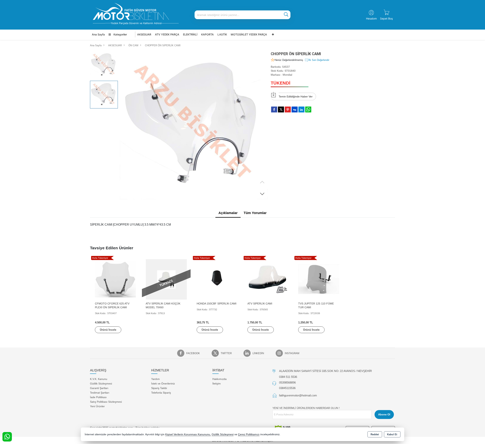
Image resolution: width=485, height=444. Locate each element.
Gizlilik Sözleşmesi (101, 383)
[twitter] (281, 109)
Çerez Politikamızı (249, 434)
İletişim (216, 383)
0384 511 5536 (288, 376)
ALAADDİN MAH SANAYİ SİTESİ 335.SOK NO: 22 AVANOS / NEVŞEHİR (325, 371)
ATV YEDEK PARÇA (167, 34)
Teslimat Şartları (99, 392)
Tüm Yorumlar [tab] (255, 213)
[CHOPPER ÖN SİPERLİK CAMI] (194, 125)
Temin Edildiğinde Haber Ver (296, 96)
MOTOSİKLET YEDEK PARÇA (249, 34)
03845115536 (287, 388)
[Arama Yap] (286, 15)
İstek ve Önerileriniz (163, 383)
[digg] (295, 109)
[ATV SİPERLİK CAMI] (267, 279)
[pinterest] (288, 109)
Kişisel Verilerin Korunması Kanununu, (188, 434)
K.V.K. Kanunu (98, 378)
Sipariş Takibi (159, 388)
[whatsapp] (308, 109)
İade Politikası (98, 397)
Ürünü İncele (108, 329)
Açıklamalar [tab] (228, 213)
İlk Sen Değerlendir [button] (318, 60)
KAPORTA (207, 34)
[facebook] (274, 109)
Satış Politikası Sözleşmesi (106, 401)
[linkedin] (301, 109)
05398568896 (287, 382)
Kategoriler (120, 34)
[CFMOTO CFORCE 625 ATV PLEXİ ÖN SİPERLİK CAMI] (115, 279)
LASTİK (222, 34)
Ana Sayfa (98, 34)
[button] (262, 193)
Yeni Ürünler (97, 406)
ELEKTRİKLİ (190, 34)
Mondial (287, 74)
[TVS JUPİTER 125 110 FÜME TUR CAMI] (318, 279)
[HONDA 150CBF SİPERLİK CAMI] (217, 279)
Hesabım (371, 18)
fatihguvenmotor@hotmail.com (298, 395)
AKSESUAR (144, 34)
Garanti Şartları (99, 388)
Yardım (155, 378)
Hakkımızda (219, 378)
